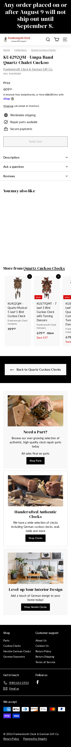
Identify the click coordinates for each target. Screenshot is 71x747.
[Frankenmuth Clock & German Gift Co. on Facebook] (38, 682)
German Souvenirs (14, 656)
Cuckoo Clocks (12, 645)
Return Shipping (45, 656)
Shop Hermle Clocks (35, 607)
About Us (41, 640)
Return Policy (43, 651)
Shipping (8, 105)
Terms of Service (45, 662)
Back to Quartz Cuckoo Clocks (38, 369)
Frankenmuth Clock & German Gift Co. (28, 69)
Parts (6, 640)
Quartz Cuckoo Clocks (43, 49)
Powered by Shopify (35, 738)
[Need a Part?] (35, 411)
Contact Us (42, 645)
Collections (20, 49)
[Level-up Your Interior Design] (35, 568)
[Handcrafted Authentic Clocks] (35, 490)
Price (6, 82)
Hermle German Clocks (17, 651)
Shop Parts (36, 460)
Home (6, 49)
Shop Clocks (35, 538)
